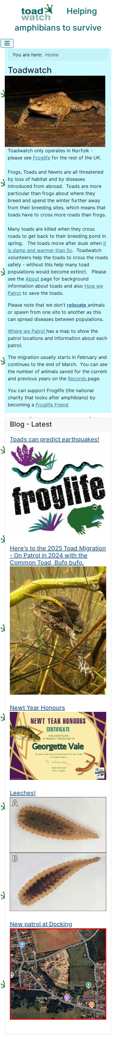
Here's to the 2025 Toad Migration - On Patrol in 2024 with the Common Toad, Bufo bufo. (58, 555)
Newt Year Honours (37, 707)
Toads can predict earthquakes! (54, 439)
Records (78, 378)
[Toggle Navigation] (7, 43)
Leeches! (23, 792)
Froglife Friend (52, 405)
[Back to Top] (105, 1028)
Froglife (41, 158)
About (32, 279)
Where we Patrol (27, 331)
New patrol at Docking (41, 924)
